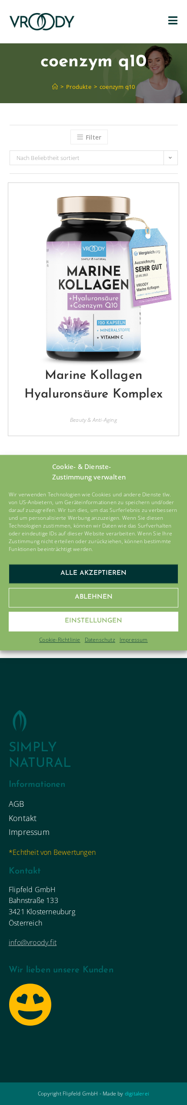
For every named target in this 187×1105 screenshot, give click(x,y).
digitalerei (137, 1093)
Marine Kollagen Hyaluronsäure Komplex (93, 385)
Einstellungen (93, 621)
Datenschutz (100, 639)
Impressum (134, 639)
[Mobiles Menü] (173, 21)
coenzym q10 (117, 87)
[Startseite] (55, 87)
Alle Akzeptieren (93, 573)
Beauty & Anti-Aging (93, 420)
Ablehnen (94, 597)
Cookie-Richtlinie (59, 639)
